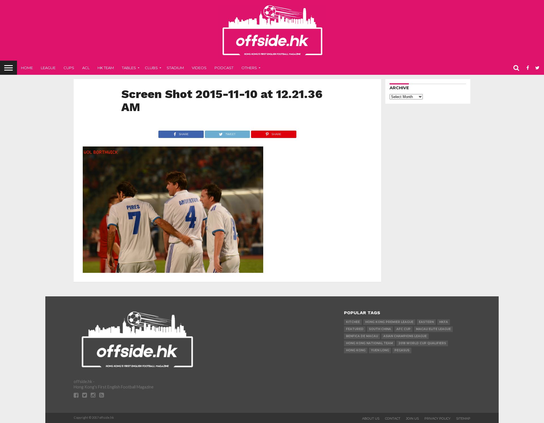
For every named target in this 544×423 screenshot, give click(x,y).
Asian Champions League (405, 336)
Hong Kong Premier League (389, 322)
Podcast (223, 67)
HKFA (443, 322)
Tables (129, 67)
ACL (86, 67)
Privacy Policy (437, 418)
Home (27, 67)
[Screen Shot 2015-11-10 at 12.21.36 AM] (173, 271)
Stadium (175, 67)
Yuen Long (380, 350)
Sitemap (463, 418)
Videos (199, 67)
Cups (68, 67)
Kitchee (353, 322)
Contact (392, 418)
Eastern (426, 322)
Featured (355, 329)
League (48, 67)
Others (249, 67)
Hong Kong (356, 350)
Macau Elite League (433, 329)
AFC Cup (403, 329)
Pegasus (401, 350)
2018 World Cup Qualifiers (422, 343)
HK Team (105, 67)
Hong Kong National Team (369, 343)
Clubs (151, 67)
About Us (370, 418)
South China (380, 329)
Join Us (412, 418)
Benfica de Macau (362, 336)
